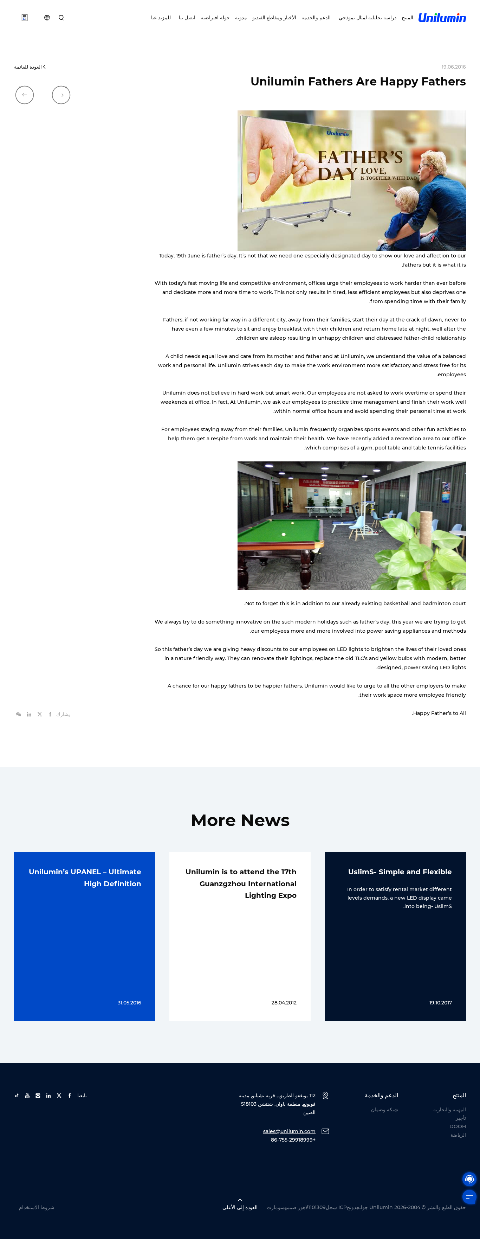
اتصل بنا (185, 17)
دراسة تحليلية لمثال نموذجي (366, 17)
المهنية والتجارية (449, 1109)
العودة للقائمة (28, 67)
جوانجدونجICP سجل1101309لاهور (333, 1207)
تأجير (461, 1118)
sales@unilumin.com (289, 1131)
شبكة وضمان (384, 1109)
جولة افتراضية (215, 17)
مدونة (241, 17)
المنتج (407, 17)
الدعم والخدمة (316, 17)
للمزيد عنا (161, 17)
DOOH (457, 1126)
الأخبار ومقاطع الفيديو (274, 17)
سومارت (276, 1207)
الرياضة (458, 1135)
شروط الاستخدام (36, 1207)
